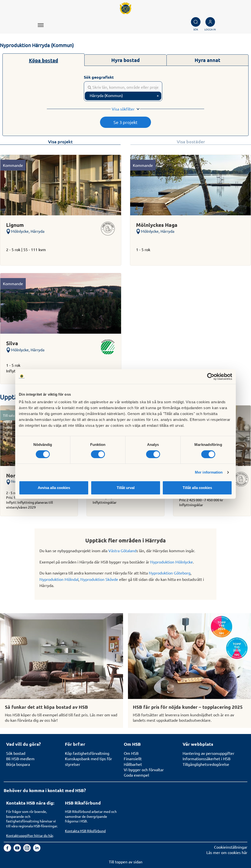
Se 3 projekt (125, 122)
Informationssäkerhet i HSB (206, 758)
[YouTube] (17, 849)
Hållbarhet (133, 764)
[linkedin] (36, 849)
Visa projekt (60, 141)
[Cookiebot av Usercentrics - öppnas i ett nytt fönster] (210, 376)
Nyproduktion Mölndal (58, 579)
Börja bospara (18, 764)
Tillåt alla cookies (197, 488)
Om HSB (131, 753)
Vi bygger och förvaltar (144, 769)
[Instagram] (27, 849)
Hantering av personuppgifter (208, 753)
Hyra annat (207, 60)
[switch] (98, 454)
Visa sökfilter (123, 108)
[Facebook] (8, 849)
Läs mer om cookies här (226, 852)
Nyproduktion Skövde (99, 579)
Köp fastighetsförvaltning (87, 753)
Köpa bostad (43, 60)
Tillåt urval (126, 488)
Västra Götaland (122, 550)
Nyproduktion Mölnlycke (171, 561)
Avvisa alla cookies (54, 488)
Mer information (209, 472)
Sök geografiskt (99, 77)
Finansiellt (133, 758)
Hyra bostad (125, 60)
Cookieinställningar (230, 846)
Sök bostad (15, 753)
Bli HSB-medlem (20, 758)
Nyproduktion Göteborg (169, 572)
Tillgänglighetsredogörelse (206, 764)
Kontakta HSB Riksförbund (85, 831)
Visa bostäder (191, 141)
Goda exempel (136, 774)
